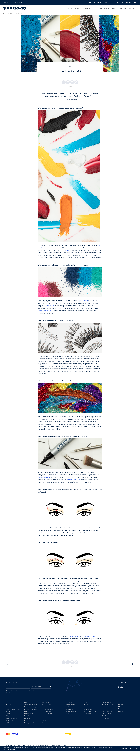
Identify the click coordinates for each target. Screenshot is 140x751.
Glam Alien (87, 707)
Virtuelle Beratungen (71, 707)
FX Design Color (47, 711)
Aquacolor (45, 702)
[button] (135, 2)
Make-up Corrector (44, 477)
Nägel (8, 716)
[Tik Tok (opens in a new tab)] (124, 687)
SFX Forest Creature (90, 711)
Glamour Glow (75, 636)
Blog (114, 8)
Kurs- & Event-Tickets (13, 709)
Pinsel (26, 702)
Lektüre (26, 720)
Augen (8, 711)
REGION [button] (6, 2)
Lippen (8, 713)
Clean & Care (46, 704)
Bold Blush (87, 713)
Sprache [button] (18, 2)
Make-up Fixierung (30, 707)
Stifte (8, 723)
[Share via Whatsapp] (76, 82)
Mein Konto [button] (126, 2)
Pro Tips (70, 66)
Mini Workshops (70, 704)
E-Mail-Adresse (36, 686)
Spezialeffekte (28, 713)
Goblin (86, 702)
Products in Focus (108, 711)
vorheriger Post (16, 664)
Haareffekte (27, 716)
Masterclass (68, 716)
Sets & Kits (9, 720)
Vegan (8, 707)
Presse (120, 711)
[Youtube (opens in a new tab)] (121, 687)
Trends (104, 716)
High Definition (47, 713)
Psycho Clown (88, 704)
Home (69, 8)
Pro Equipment (29, 723)
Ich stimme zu (127, 748)
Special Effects (106, 713)
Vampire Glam (88, 709)
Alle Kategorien (107, 702)
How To (123, 8)
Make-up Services (70, 711)
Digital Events (69, 709)
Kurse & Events (90, 8)
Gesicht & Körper (11, 718)
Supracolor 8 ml (83, 301)
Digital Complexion (48, 709)
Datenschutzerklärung (8, 749)
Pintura (44, 720)
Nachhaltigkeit (106, 718)
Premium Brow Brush (73, 480)
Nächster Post (124, 664)
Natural (44, 716)
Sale (7, 702)
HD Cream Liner (64, 250)
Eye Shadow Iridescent (91, 636)
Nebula (44, 718)
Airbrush (27, 718)
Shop (77, 8)
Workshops (68, 702)
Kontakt (132, 8)
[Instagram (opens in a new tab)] (118, 687)
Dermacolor (46, 707)
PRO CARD (121, 706)
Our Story (104, 8)
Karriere (120, 709)
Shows (67, 713)
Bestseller (9, 704)
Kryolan (5, 13)
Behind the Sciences (108, 704)
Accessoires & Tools (30, 704)
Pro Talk (104, 707)
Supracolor (45, 723)
